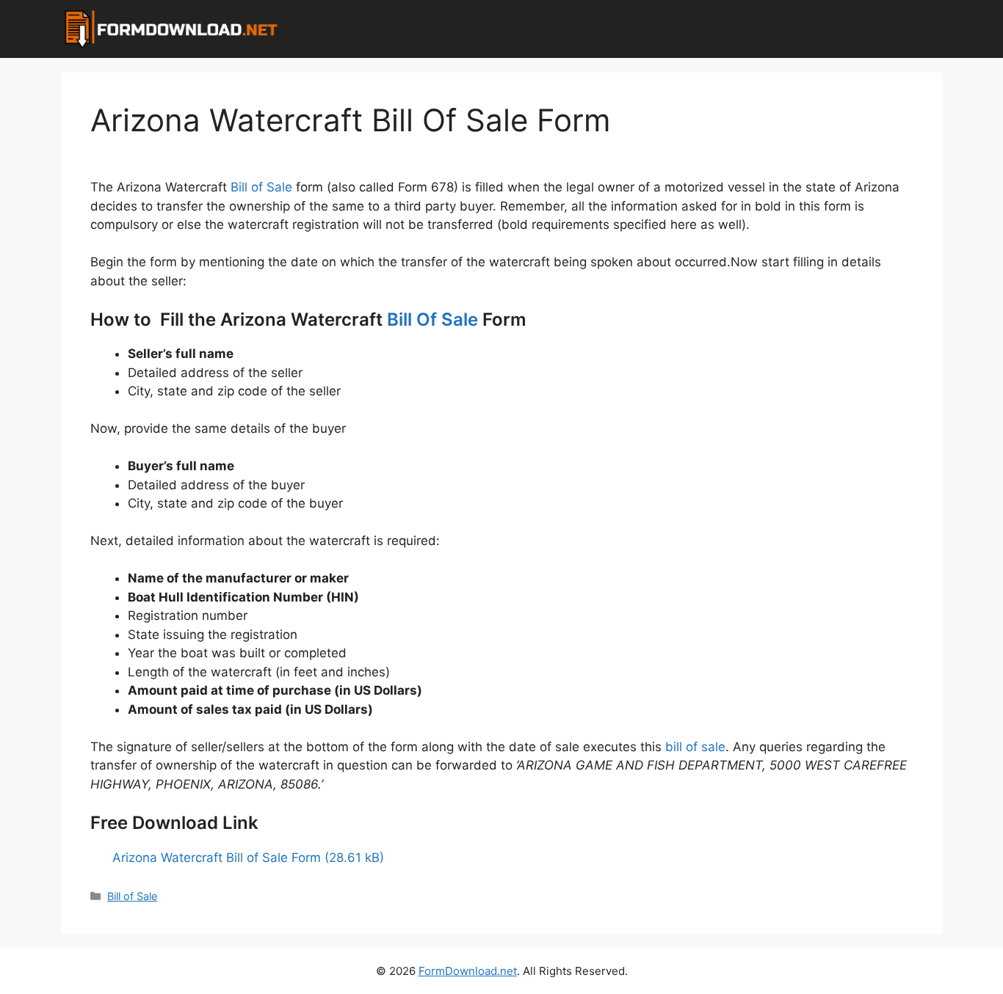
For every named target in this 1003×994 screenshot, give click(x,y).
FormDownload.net (468, 971)
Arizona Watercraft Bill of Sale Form (216, 857)
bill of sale (695, 746)
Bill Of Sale (432, 319)
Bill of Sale (261, 187)
